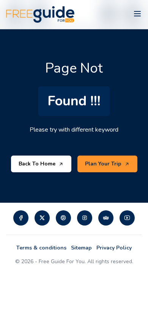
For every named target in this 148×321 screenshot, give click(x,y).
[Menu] (137, 14)
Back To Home (37, 163)
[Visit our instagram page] (84, 218)
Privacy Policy (114, 247)
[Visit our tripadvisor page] (105, 218)
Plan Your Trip (103, 163)
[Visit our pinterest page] (63, 218)
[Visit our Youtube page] (127, 218)
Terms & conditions (41, 247)
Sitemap (81, 247)
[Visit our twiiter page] (42, 218)
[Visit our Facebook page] (20, 218)
